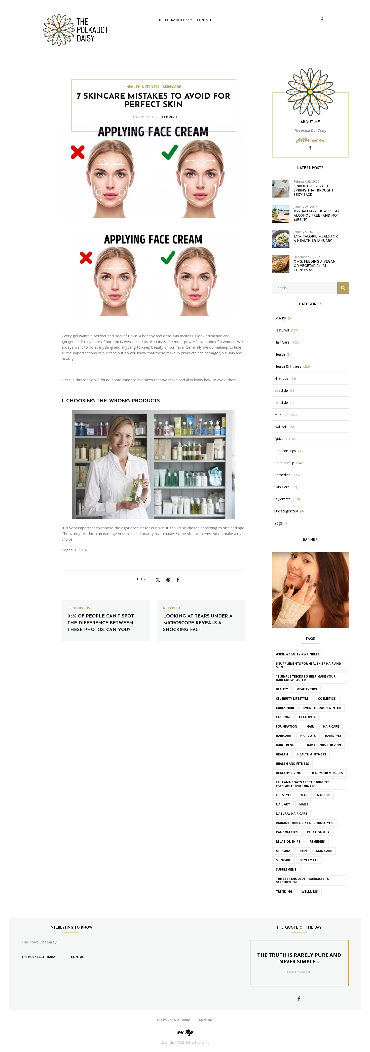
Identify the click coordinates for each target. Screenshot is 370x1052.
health (282, 754)
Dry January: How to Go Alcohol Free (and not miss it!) (316, 216)
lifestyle (283, 795)
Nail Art (280, 426)
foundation (286, 726)
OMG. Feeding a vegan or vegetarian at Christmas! (315, 266)
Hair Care (281, 342)
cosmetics (327, 698)
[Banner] (310, 589)
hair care (331, 726)
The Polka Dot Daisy (175, 20)
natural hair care (291, 813)
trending (284, 891)
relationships (288, 841)
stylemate (309, 860)
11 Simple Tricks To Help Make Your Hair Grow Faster (306, 678)
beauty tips (307, 689)
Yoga (278, 523)
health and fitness (292, 763)
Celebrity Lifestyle (292, 698)
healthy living (288, 773)
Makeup (280, 414)
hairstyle (333, 736)
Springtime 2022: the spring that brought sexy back (314, 191)
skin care (324, 851)
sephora (283, 851)
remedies (317, 841)
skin (303, 851)
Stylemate (282, 499)
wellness (310, 891)
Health (279, 354)
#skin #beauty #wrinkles (297, 654)
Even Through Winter (322, 708)
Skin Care (172, 86)
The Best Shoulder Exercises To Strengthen (302, 880)
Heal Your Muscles (327, 773)
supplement (286, 869)
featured (307, 717)
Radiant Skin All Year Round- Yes (304, 823)
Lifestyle (281, 390)
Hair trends (286, 745)
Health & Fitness (142, 86)
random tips (287, 832)
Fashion (283, 717)
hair (310, 726)
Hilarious (281, 378)
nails (303, 804)
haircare (283, 736)
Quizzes (280, 439)
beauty (282, 689)
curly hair (285, 708)
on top (185, 1031)
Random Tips (285, 451)
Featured (281, 330)
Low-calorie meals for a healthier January (316, 239)
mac (304, 795)
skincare (283, 860)
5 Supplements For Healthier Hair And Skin (308, 665)
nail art (283, 804)
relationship (318, 832)
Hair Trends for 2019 (323, 745)
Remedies (282, 475)
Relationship (284, 463)
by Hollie (169, 117)
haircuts (308, 736)
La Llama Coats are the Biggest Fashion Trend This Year (302, 784)
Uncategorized (286, 511)
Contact (204, 20)
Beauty (280, 318)
